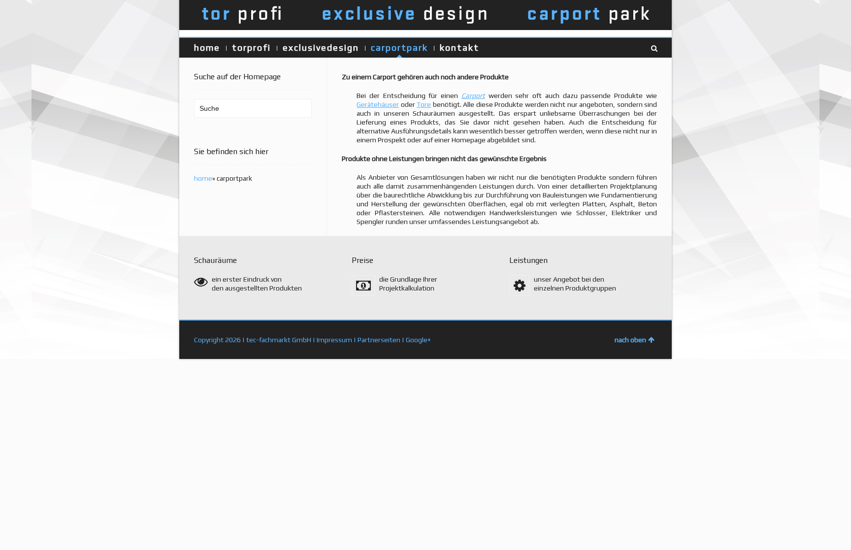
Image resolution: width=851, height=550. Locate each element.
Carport (473, 95)
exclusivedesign (321, 47)
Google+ (418, 340)
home (207, 47)
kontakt (459, 47)
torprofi (251, 47)
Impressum (334, 340)
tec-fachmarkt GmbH (278, 340)
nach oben (630, 340)
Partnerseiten (379, 340)
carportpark (399, 47)
